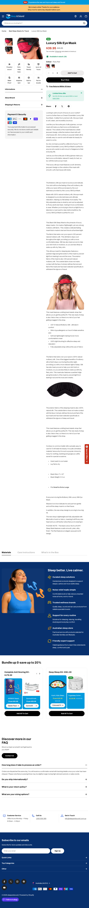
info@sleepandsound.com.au (75, 818)
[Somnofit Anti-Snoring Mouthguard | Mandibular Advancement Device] (31, 687)
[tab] (6, 553)
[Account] (80, 16)
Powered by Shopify (26, 895)
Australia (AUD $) (42, 883)
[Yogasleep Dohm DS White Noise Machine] (76, 684)
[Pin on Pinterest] (68, 106)
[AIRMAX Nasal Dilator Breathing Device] (13, 687)
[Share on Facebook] (55, 106)
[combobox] (44, 23)
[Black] (53, 66)
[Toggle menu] (3, 16)
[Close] (81, 93)
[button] (87, 454)
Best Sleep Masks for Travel (19, 31)
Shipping (58, 51)
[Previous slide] (36, 673)
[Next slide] (39, 673)
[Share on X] (62, 106)
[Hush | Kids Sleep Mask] (58, 684)
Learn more (56, 98)
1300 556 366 (41, 818)
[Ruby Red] (48, 66)
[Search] (84, 23)
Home (4, 31)
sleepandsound (13, 895)
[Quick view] (19, 683)
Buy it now (65, 80)
